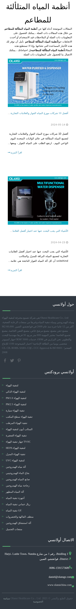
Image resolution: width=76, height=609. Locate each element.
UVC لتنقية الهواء (15, 460)
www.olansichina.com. (59, 585)
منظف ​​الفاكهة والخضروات (20, 516)
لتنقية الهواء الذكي (15, 391)
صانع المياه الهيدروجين (18, 479)
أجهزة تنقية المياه (15, 498)
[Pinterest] (19, 360)
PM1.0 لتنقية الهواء (16, 398)
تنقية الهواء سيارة (15, 410)
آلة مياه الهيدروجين (16, 466)
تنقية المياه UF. (14, 510)
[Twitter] (12, 360)
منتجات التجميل (14, 529)
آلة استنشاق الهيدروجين (18, 522)
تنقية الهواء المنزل (15, 454)
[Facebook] (5, 360)
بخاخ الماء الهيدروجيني (17, 473)
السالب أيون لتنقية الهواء (19, 429)
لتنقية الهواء (12, 385)
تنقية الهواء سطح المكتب (19, 416)
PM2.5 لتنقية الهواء (16, 404)
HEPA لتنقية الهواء (15, 447)
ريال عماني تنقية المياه (18, 504)
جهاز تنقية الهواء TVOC (18, 441)
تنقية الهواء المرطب (16, 423)
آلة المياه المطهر (15, 491)
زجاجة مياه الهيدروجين (17, 485)
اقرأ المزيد (16, 152)
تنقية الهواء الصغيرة (16, 435)
